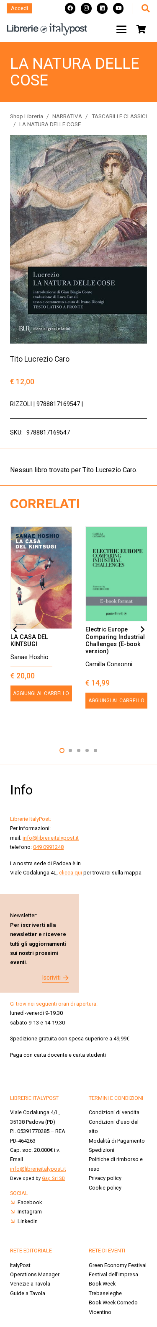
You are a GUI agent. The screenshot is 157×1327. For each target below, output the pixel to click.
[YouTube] (118, 8)
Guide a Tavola (27, 1293)
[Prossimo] (142, 629)
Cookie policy (105, 1188)
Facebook (30, 1202)
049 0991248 (48, 847)
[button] (145, 8)
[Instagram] (86, 8)
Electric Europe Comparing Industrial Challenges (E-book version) (115, 640)
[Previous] (15, 629)
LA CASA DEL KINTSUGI (29, 641)
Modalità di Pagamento (117, 1141)
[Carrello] (141, 29)
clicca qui (70, 872)
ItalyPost (20, 1265)
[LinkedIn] (102, 8)
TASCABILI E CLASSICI (119, 116)
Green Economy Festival (118, 1265)
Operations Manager (35, 1274)
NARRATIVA (67, 116)
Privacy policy (105, 1178)
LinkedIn (28, 1221)
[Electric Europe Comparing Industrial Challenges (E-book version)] (116, 573)
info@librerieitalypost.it (51, 838)
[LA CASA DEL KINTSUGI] (41, 577)
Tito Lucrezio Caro (39, 359)
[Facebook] (70, 8)
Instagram (30, 1211)
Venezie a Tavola (30, 1283)
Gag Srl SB (53, 1178)
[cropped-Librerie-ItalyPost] (47, 29)
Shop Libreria (26, 116)
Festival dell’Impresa (113, 1274)
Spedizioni (101, 1150)
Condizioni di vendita (114, 1112)
